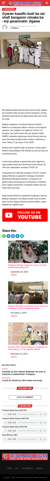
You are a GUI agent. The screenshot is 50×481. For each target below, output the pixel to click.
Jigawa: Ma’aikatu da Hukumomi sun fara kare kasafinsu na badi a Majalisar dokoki (28, 307)
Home (9, 468)
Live (16, 468)
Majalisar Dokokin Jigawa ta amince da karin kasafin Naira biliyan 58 (27, 266)
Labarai (14, 316)
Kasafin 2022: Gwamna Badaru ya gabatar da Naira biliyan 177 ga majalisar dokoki (27, 348)
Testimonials (27, 468)
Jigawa (14, 275)
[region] (25, 90)
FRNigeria (15, 28)
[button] (4, 236)
